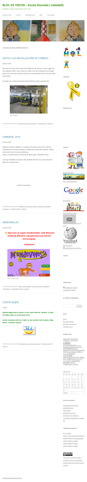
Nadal (64, 359)
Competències (23, 344)
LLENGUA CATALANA (44, 206)
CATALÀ (18, 15)
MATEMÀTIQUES (30, 15)
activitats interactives (70, 339)
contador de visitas (69, 290)
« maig (65, 393)
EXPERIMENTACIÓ (70, 348)
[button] (65, 91)
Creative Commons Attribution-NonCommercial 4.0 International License (73, 462)
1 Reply (5, 307)
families (69, 352)
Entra (65, 319)
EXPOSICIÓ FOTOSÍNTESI (71, 416)
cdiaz (20, 286)
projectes (6, 209)
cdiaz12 (50, 123)
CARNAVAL (22, 206)
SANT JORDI (66, 411)
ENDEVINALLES (11, 222)
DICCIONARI (50, 15)
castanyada (73, 340)
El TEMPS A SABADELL (71, 298)
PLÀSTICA (69, 361)
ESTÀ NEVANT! (78, 438)
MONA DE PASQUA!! (69, 413)
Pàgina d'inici (7, 15)
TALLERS (72, 363)
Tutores (75, 364)
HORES (79, 352)
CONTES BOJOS (11, 302)
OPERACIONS (71, 359)
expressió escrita (24, 123)
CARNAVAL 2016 (11, 136)
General (73, 352)
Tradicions (67, 364)
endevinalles (27, 286)
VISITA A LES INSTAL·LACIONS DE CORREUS (25, 58)
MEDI (40, 15)
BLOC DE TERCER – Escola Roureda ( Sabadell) (33, 5)
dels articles (68, 322)
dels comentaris (69, 324)
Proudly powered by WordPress (12, 478)
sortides (33, 123)
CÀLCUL (72, 347)
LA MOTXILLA (77, 248)
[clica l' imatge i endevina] (28, 276)
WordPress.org (68, 327)
